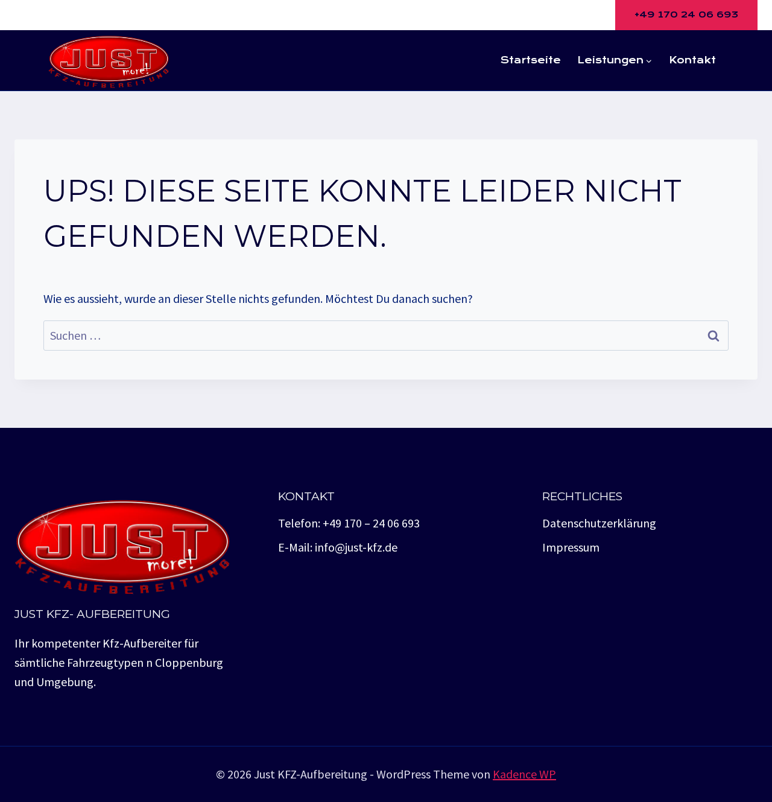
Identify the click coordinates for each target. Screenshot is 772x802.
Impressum (571, 547)
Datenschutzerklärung (599, 522)
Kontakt (692, 60)
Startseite (531, 60)
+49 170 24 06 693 (686, 14)
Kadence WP (524, 773)
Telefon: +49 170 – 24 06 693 (349, 522)
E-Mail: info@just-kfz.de (337, 547)
